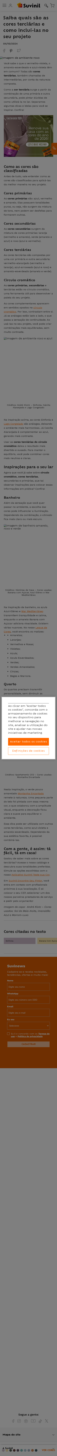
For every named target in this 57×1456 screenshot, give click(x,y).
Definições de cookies (28, 751)
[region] (28, 728)
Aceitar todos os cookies (28, 741)
